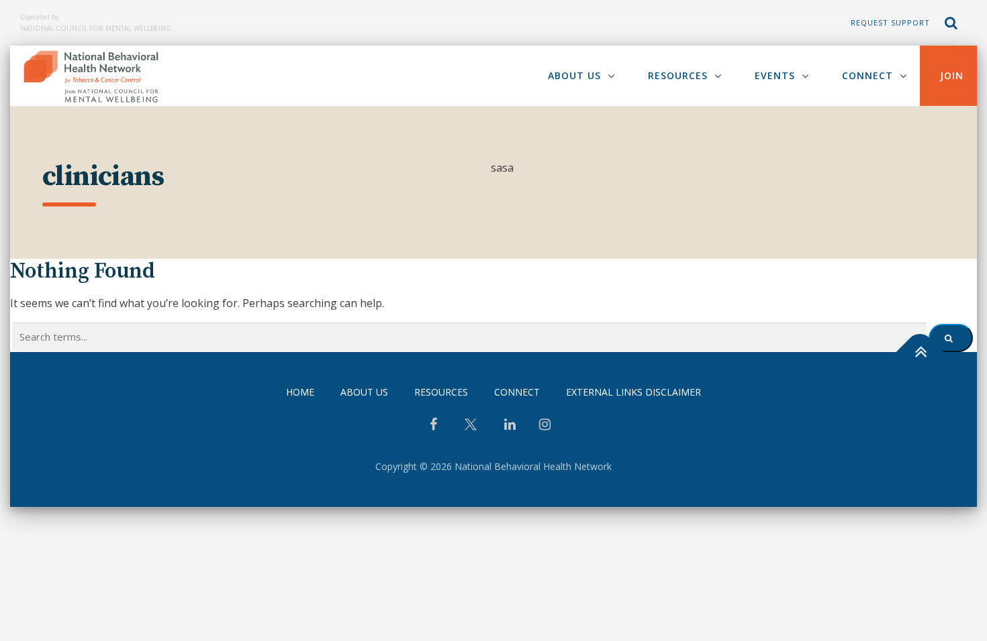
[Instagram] (545, 426)
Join (951, 75)
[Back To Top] (920, 352)
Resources (678, 75)
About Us (574, 75)
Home (300, 392)
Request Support (890, 22)
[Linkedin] (510, 426)
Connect (867, 75)
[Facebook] (433, 426)
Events (775, 75)
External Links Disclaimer (633, 392)
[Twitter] (471, 429)
